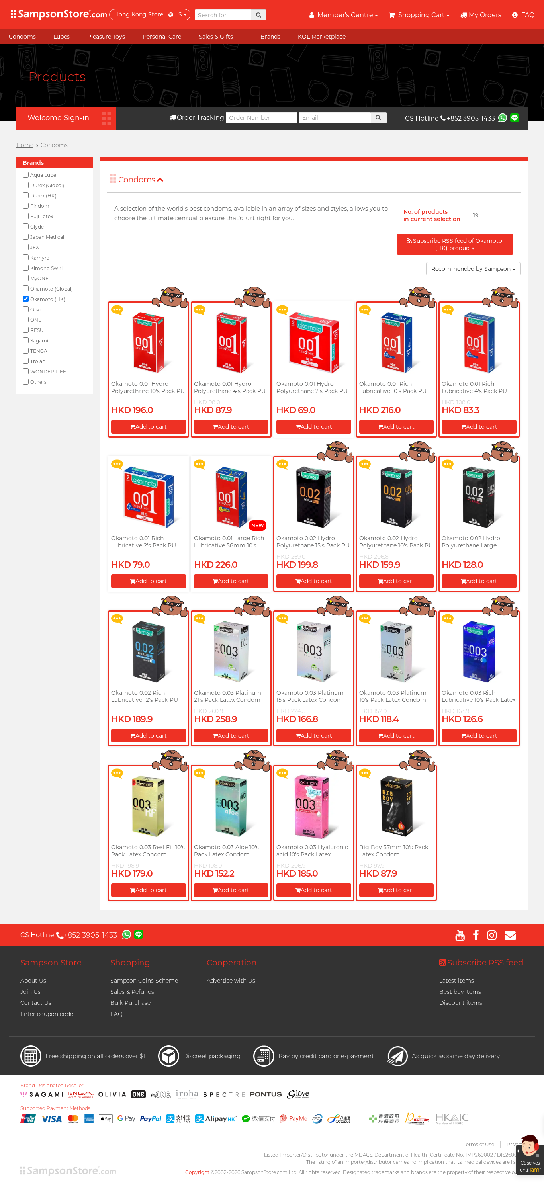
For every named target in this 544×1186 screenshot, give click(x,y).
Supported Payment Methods (55, 1108)
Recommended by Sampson (471, 268)
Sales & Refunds (132, 991)
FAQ (116, 1014)
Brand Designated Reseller (52, 1085)
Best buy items (460, 991)
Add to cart (151, 426)
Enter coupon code (46, 1014)
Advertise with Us (231, 980)
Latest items (456, 980)
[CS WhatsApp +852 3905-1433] (502, 117)
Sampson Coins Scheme (144, 980)
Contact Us (35, 1002)
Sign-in (76, 117)
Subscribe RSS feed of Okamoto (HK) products (457, 244)
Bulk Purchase (130, 1002)
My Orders (485, 15)
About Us (33, 980)
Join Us (30, 991)
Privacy (515, 1144)
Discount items (460, 1002)
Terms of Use (479, 1144)
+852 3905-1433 (471, 118)
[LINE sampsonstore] (514, 117)
